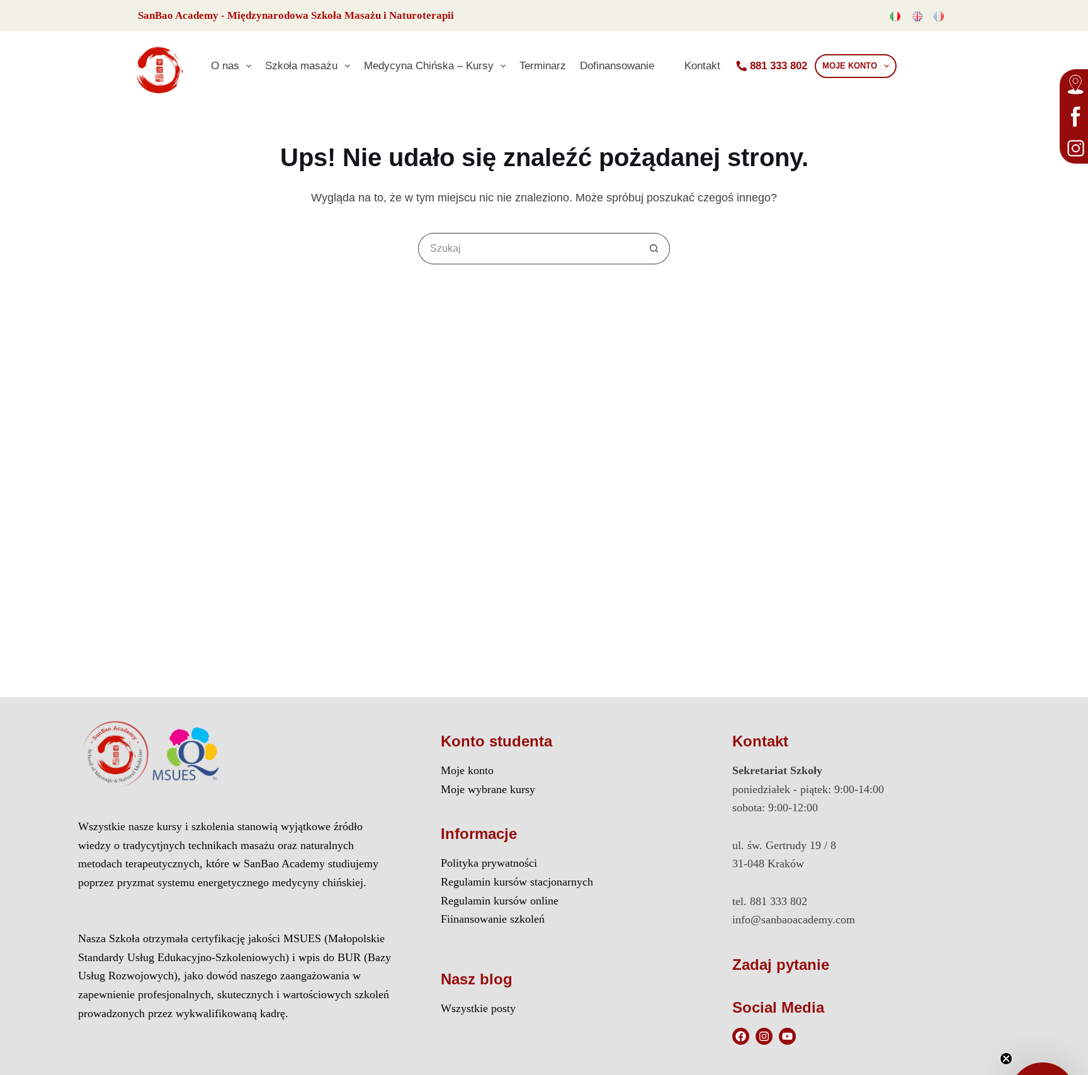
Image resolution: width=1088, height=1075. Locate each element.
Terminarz (542, 65)
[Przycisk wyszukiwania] (654, 248)
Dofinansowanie (617, 65)
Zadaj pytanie (780, 964)
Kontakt (702, 65)
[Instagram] (764, 1036)
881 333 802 (778, 65)
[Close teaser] (1006, 1058)
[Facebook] (740, 1036)
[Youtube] (787, 1036)
